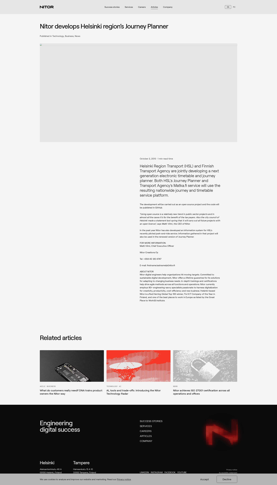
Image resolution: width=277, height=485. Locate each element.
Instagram (157, 472)
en (228, 7)
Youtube (182, 472)
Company (146, 440)
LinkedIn (144, 472)
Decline (227, 479)
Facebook (170, 472)
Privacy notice (231, 470)
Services (146, 426)
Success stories (151, 421)
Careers (146, 431)
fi (234, 7)
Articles (146, 435)
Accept (204, 479)
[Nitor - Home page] (47, 7)
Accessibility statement (228, 473)
